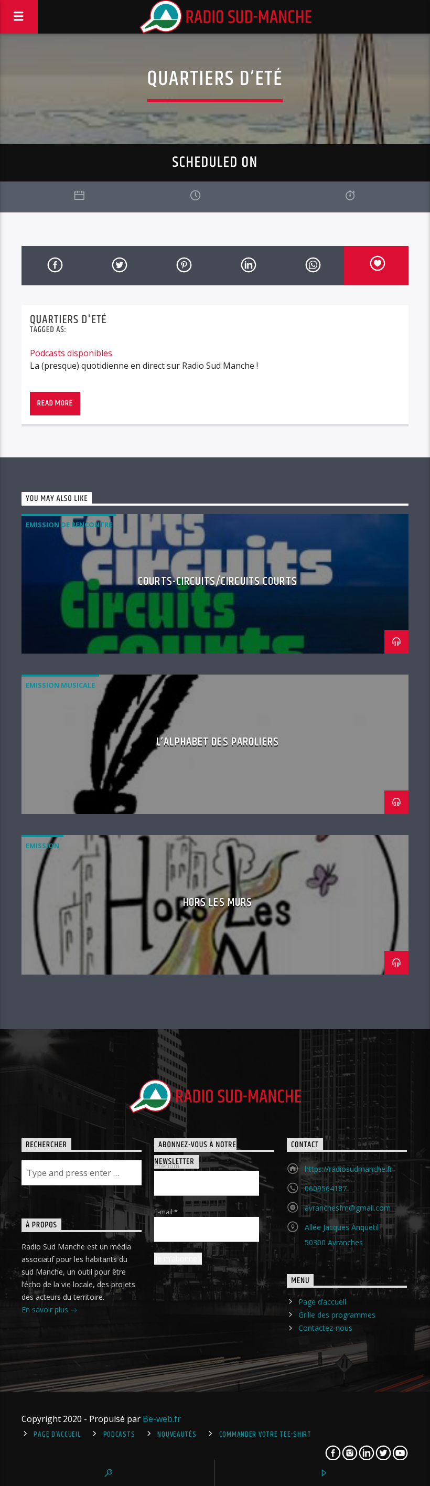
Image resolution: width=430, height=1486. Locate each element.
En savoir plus (46, 1309)
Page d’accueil (322, 1302)
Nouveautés (176, 1434)
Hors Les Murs (218, 902)
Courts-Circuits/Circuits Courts (217, 581)
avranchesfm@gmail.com (348, 1208)
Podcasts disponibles (71, 353)
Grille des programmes (336, 1315)
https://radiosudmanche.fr (348, 1169)
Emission (42, 845)
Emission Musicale (60, 685)
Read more (54, 403)
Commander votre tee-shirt (265, 1434)
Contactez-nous (325, 1328)
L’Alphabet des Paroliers (217, 742)
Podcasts (119, 1434)
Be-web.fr (162, 1419)
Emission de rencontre (69, 524)
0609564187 (326, 1188)
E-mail (166, 1211)
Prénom (166, 1165)
